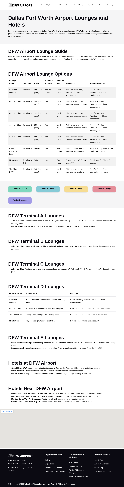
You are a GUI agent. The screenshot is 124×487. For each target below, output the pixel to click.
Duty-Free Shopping (102, 471)
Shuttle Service (75, 466)
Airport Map (98, 468)
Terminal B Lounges (48, 189)
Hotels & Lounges (79, 5)
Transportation (58, 5)
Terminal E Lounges (20, 200)
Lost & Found (99, 460)
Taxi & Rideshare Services (76, 471)
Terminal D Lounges (104, 189)
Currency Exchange (102, 464)
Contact (101, 5)
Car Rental (73, 463)
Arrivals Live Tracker (53, 468)
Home (42, 5)
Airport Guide (92, 5)
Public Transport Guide (78, 477)
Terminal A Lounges (20, 189)
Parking (68, 5)
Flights (48, 5)
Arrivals (48, 460)
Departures (49, 464)
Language (110, 5)
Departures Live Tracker (55, 471)
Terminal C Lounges (76, 189)
